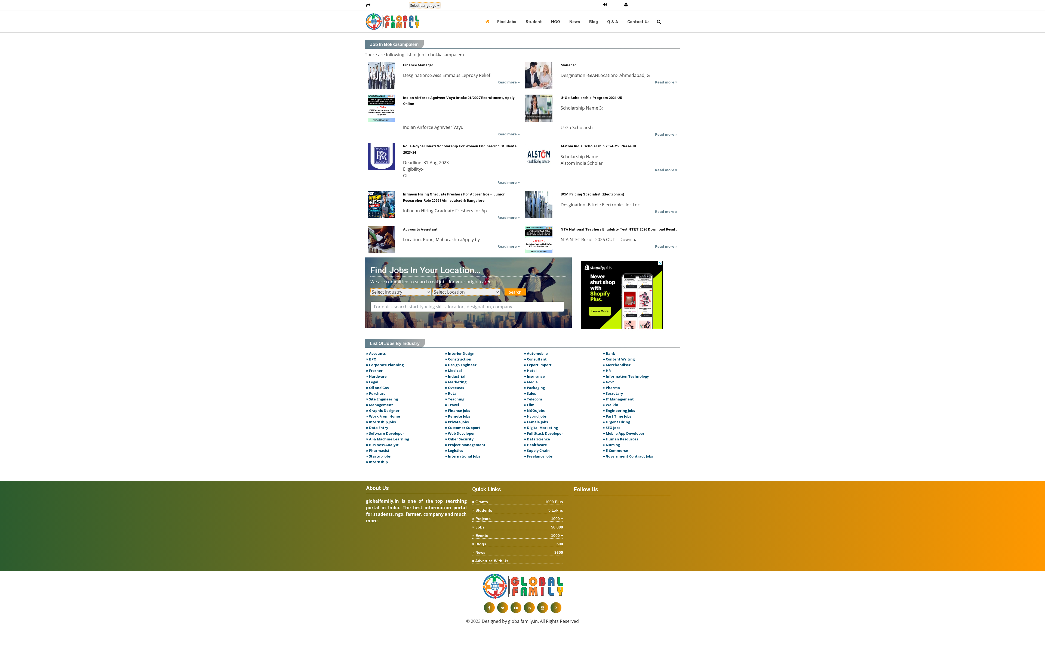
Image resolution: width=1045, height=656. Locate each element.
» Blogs (517, 544)
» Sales (530, 393)
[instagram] (542, 607)
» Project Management (465, 444)
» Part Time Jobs (617, 416)
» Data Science (537, 439)
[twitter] (502, 607)
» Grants (517, 502)
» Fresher (374, 370)
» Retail (452, 393)
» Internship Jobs (381, 421)
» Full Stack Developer (543, 433)
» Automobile (536, 353)
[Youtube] (516, 607)
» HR (607, 370)
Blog (593, 21)
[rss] (556, 607)
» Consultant (535, 359)
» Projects (517, 519)
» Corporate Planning (385, 364)
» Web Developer (460, 433)
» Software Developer (385, 433)
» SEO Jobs (611, 427)
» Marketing (455, 382)
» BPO (371, 359)
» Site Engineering (382, 399)
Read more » (508, 82)
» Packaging (534, 387)
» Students (517, 510)
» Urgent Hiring (616, 421)
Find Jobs (506, 21)
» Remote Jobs (457, 416)
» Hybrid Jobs (535, 416)
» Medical (453, 370)
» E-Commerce (615, 450)
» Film (529, 404)
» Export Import (538, 364)
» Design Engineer (461, 364)
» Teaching (454, 399)
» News (517, 552)
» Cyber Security (459, 439)
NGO (555, 21)
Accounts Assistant (420, 229)
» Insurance (534, 376)
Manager (568, 65)
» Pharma (611, 387)
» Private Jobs (457, 421)
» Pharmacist (377, 450)
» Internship (377, 461)
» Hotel (530, 370)
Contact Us (638, 21)
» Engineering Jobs (619, 410)
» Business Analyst (382, 444)
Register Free (643, 4)
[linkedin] (529, 607)
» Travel (452, 404)
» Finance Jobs (457, 410)
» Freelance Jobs (538, 456)
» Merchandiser (617, 364)
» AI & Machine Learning (387, 439)
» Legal (372, 382)
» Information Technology (626, 376)
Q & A (612, 21)
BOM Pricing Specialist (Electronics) (592, 194)
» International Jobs (462, 456)
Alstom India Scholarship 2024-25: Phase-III (598, 146)
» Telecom (533, 399)
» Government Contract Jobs (628, 456)
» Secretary (613, 393)
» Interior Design (460, 353)
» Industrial (455, 376)
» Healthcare (535, 444)
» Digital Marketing (541, 427)
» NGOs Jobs (534, 410)
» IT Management (618, 399)
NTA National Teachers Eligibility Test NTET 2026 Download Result (619, 229)
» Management (379, 404)
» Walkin (610, 404)
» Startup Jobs (378, 456)
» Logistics (454, 450)
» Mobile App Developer (623, 433)
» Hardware (376, 376)
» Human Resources (620, 439)
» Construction (458, 359)
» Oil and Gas (377, 387)
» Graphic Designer (382, 410)
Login (615, 4)
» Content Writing (619, 359)
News (574, 21)
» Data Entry (377, 427)
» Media (531, 382)
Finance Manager (418, 65)
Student (533, 21)
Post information (389, 5)
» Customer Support (462, 427)
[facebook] (489, 607)
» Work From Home (383, 416)
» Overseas (454, 387)
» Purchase (376, 393)
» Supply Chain (537, 450)
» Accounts (376, 353)
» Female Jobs (536, 421)
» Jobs (517, 527)
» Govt (608, 382)
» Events (517, 535)
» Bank (609, 353)
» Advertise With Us (490, 561)
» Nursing (611, 444)
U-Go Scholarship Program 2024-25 (591, 98)
